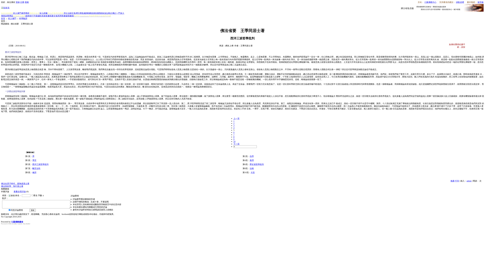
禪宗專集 (80, 13)
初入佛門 (17, 13)
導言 (34, 160)
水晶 (3, 219)
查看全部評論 (20, 191)
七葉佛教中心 (430, 2)
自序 (252, 156)
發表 (32, 210)
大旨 (253, 172)
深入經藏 (43, 13)
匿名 (35, 195)
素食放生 (104, 13)
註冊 (22, 2)
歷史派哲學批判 (257, 164)
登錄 (18, 2)
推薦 (453, 181)
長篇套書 (45, 16)
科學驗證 (23, 18)
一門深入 (120, 13)
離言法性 (36, 168)
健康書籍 (70, 16)
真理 (252, 160)
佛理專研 (25, 13)
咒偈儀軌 (37, 16)
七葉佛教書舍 (17, 222)
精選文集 (54, 16)
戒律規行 (29, 16)
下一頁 (236, 144)
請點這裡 (460, 2)
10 (234, 141)
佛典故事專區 (7, 16)
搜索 (27, 2)
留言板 (481, 2)
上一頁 (236, 118)
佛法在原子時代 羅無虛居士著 (15, 184)
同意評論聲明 (17, 210)
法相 (252, 168)
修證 (34, 172)
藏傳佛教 (88, 13)
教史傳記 (112, 13)
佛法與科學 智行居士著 (12, 186)
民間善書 (62, 16)
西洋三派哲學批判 (40, 164)
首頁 (3, 18)
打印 (457, 181)
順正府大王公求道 (14, 219)
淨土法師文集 (70, 13)
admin (469, 181)
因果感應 (96, 13)
